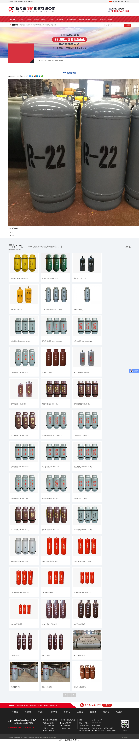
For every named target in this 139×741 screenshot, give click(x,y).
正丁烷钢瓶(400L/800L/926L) (20, 530)
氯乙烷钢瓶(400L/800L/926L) (83, 341)
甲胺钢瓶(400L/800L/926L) (82, 498)
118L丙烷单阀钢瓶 (79, 624)
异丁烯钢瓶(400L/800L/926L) (51, 530)
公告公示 (103, 19)
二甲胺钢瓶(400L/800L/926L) (51, 467)
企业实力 (52, 19)
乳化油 (40, 705)
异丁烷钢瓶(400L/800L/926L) (20, 435)
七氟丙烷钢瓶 (37, 25)
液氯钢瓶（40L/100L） (81, 278)
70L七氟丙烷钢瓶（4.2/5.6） (82, 592)
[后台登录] (125, 737)
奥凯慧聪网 (33, 705)
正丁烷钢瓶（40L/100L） (19, 404)
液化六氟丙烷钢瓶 (79, 655)
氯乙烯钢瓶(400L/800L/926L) (83, 467)
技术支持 (60, 19)
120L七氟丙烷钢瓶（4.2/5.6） (20, 592)
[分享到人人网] (39, 76)
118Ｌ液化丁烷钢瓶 (80, 687)
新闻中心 (44, 19)
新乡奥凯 (53, 25)
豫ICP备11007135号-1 (72, 740)
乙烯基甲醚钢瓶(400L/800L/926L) (52, 435)
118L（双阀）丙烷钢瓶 (49, 624)
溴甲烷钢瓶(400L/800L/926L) (20, 498)
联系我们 (127, 1)
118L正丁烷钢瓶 (47, 372)
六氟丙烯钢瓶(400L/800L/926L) (52, 309)
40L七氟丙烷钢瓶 (16, 624)
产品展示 (28, 19)
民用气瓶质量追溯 (84, 19)
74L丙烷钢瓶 (15, 655)
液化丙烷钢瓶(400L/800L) (82, 404)
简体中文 (114, 1)
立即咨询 (107, 705)
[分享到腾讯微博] (37, 76)
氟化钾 (46, 705)
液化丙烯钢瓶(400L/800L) (50, 404)
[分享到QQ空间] (32, 76)
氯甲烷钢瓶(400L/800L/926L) (51, 498)
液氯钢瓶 (22, 25)
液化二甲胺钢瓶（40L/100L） (83, 372)
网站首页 (12, 19)
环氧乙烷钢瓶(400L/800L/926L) (52, 341)
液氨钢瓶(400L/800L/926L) (19, 278)
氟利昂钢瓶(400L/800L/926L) (20, 561)
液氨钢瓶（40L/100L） (18, 309)
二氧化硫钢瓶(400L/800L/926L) (20, 341)
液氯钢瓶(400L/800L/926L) (50, 278)
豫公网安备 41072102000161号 (48, 737)
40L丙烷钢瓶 (46, 655)
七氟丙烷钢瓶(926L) (80, 309)
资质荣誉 (36, 19)
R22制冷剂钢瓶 (15, 687)
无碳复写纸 (53, 705)
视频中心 (95, 19)
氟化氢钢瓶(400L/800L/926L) (83, 530)
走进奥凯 (20, 19)
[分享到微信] (42, 76)
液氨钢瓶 (29, 25)
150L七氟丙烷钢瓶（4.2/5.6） (83, 561)
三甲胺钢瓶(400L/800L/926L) (20, 467)
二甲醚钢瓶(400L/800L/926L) (20, 372)
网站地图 (120, 1)
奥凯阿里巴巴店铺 (22, 705)
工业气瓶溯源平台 (71, 19)
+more (127, 247)
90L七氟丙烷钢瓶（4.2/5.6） (51, 592)
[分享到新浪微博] (35, 76)
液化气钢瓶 (46, 25)
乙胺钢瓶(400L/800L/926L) (82, 435)
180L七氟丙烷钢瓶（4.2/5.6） (51, 561)
